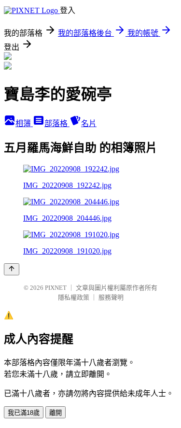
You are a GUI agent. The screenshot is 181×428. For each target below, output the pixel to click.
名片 (89, 123)
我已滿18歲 (24, 412)
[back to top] (11, 269)
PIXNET (56, 287)
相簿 (24, 123)
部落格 (57, 123)
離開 (55, 412)
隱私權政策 (73, 297)
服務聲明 (111, 297)
